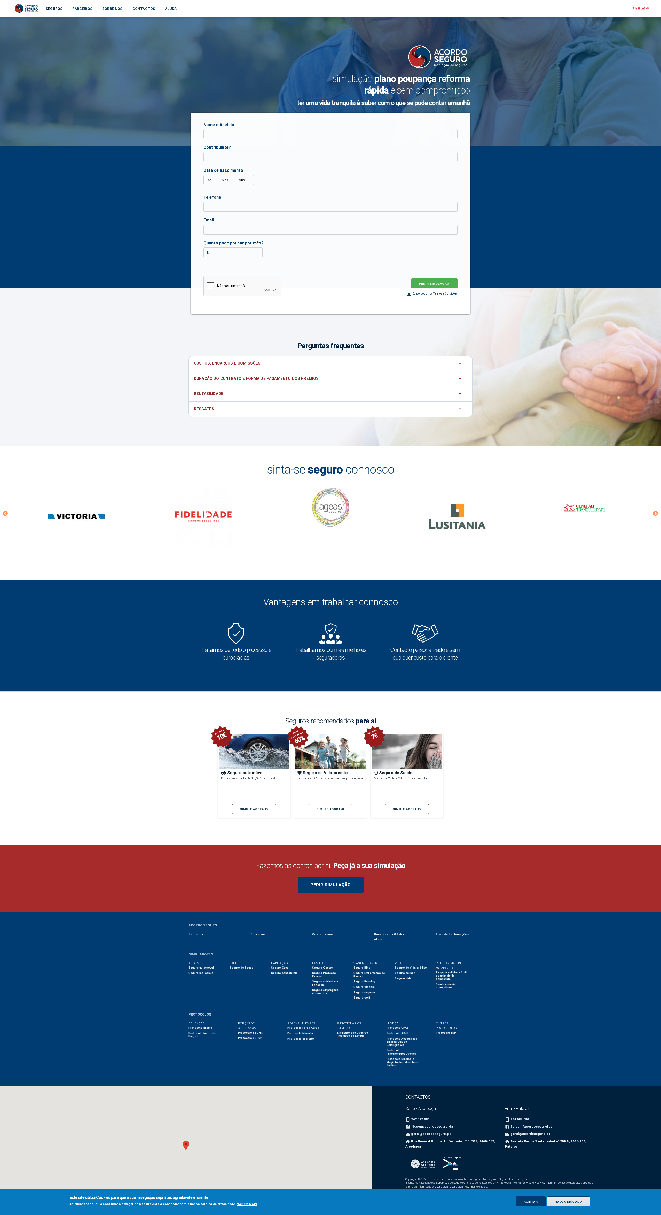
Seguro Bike (362, 967)
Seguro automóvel (201, 967)
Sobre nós (112, 8)
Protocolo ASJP (397, 1033)
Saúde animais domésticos (445, 985)
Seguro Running (364, 981)
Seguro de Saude (241, 967)
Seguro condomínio (284, 973)
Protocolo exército (300, 1038)
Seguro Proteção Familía (324, 974)
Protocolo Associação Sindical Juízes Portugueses (402, 1042)
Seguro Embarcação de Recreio (369, 974)
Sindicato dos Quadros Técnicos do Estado (352, 1034)
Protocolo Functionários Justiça (401, 1052)
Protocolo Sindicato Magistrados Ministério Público (403, 1062)
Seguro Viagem (364, 987)
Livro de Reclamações (452, 934)
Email (208, 220)
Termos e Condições (445, 293)
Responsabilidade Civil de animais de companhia (451, 976)
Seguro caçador (364, 992)
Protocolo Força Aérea (303, 1028)
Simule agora (252, 809)
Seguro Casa (280, 967)
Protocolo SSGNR (250, 1032)
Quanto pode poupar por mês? (233, 243)
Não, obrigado (568, 1201)
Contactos (143, 8)
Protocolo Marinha (300, 1033)
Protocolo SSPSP (250, 1038)
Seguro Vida (403, 978)
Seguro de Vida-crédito (411, 967)
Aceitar (531, 1201)
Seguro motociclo (201, 973)
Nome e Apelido (218, 124)
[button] (5, 516)
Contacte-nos (322, 934)
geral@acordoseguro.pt (431, 1134)
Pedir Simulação (330, 884)
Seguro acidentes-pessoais (325, 983)
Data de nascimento (223, 170)
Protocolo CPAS (397, 1028)
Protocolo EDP (446, 1032)
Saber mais (247, 1204)
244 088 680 (519, 1119)
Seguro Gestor (322, 967)
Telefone (212, 197)
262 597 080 (420, 1119)
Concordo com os (435, 293)
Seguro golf (361, 997)
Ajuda (171, 8)
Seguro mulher (405, 973)
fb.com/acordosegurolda (432, 1126)
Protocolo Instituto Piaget (202, 1035)
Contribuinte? (217, 147)
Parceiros (82, 8)
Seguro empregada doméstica (325, 991)
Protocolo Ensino (200, 1028)
